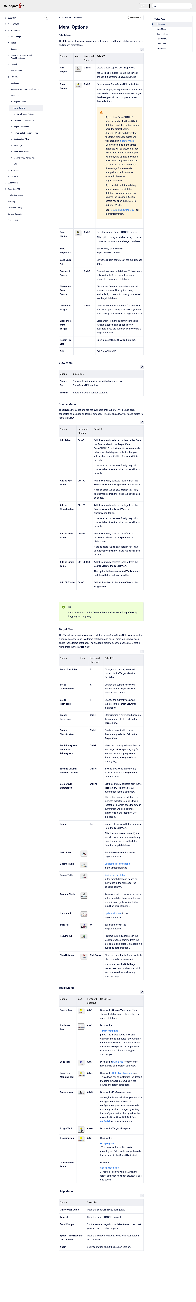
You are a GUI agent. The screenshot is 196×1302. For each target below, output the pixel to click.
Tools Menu (161, 43)
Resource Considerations (23, 120)
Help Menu (161, 48)
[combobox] (172, 6)
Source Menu (162, 34)
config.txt (105, 1121)
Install (13, 43)
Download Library (15, 208)
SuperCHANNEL (14, 30)
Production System (15, 195)
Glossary (11, 201)
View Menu (161, 29)
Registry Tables (19, 102)
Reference (15, 95)
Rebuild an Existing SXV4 (123, 210)
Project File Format (21, 127)
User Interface (16, 70)
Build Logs (17, 145)
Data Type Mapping (122, 1073)
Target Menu (162, 39)
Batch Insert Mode (21, 152)
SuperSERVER (13, 24)
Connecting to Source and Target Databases (21, 56)
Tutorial (14, 64)
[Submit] (155, 5)
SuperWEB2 (13, 183)
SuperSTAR (12, 18)
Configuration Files (21, 139)
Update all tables (113, 913)
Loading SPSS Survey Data (24, 158)
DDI (15, 164)
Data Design (16, 37)
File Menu (161, 24)
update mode (127, 141)
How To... (14, 77)
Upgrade (14, 49)
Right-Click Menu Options (23, 114)
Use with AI (134, 18)
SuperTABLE (13, 176)
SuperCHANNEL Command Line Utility (26, 89)
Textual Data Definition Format (25, 133)
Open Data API (14, 189)
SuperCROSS (13, 170)
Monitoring (15, 83)
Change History (14, 220)
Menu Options (19, 108)
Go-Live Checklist (15, 214)
